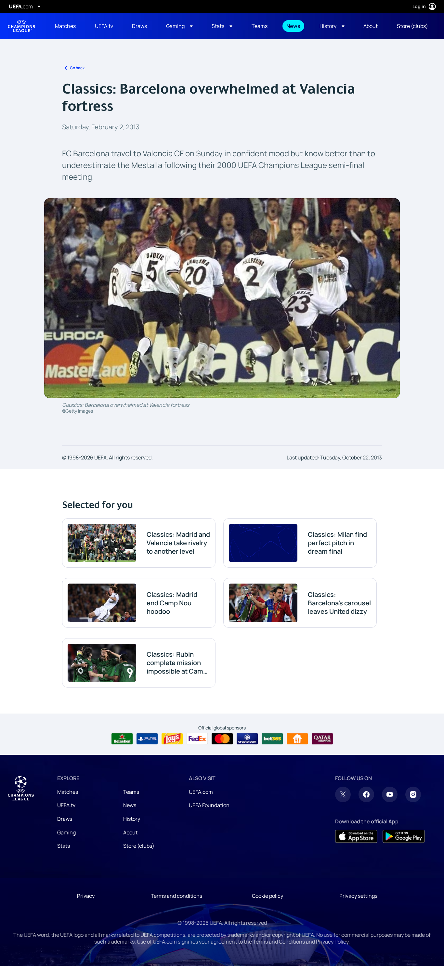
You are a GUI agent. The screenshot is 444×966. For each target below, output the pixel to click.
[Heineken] (122, 739)
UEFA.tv (66, 805)
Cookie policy (267, 895)
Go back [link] (77, 68)
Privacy (86, 895)
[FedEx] (197, 739)
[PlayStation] (147, 739)
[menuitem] (67, 26)
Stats (63, 845)
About (130, 832)
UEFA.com (201, 791)
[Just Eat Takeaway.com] (297, 739)
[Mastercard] (222, 739)
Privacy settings (358, 895)
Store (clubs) (138, 845)
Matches (67, 791)
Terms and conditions (176, 895)
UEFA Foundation (209, 805)
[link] (65, 26)
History (131, 818)
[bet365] (272, 739)
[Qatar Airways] (322, 739)
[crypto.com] (247, 739)
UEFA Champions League (21, 26)
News (129, 805)
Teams (131, 791)
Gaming (66, 832)
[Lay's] (172, 739)
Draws (64, 818)
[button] (179, 26)
